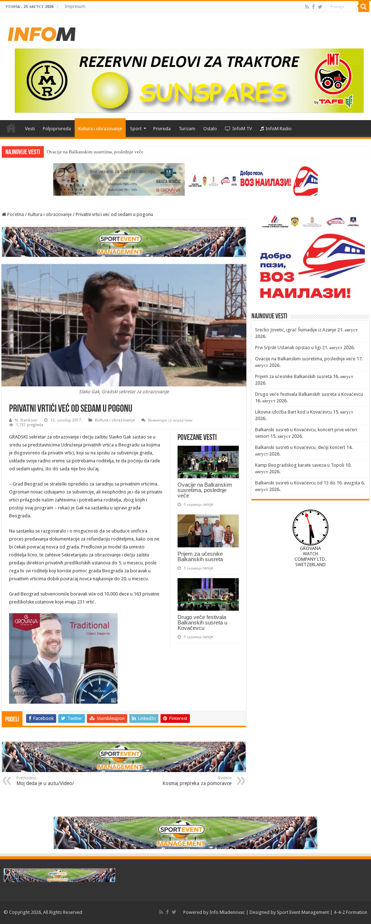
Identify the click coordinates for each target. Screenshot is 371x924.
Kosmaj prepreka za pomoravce (197, 781)
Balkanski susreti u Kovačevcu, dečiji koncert (300, 447)
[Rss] (307, 7)
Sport (136, 128)
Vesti (30, 128)
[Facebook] (313, 7)
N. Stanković (26, 420)
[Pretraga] (363, 6)
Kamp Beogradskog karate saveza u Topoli (299, 465)
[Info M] (41, 32)
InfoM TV (242, 128)
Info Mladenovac (227, 912)
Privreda (162, 128)
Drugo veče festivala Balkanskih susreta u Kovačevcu (202, 622)
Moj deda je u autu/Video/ (45, 781)
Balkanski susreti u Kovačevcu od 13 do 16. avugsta (307, 483)
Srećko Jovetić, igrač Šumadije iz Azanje (295, 329)
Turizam (187, 128)
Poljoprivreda (57, 128)
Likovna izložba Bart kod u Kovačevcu (293, 412)
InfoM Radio (279, 128)
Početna (11, 127)
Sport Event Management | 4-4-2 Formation (322, 912)
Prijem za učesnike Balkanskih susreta (200, 556)
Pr (49, 151)
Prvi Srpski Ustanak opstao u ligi (288, 347)
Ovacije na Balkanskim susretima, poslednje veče (205, 490)
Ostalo (210, 128)
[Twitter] (320, 7)
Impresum (75, 6)
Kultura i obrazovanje (100, 128)
